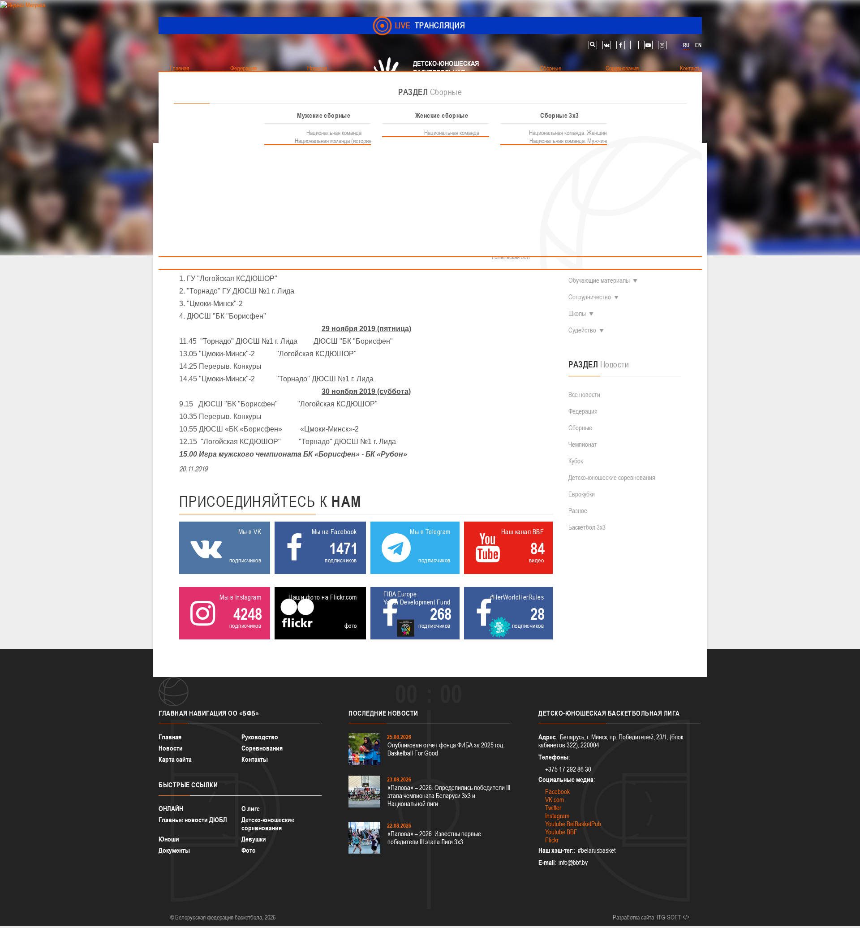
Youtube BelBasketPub (573, 824)
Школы (577, 313)
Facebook (557, 791)
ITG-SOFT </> (673, 917)
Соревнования (262, 748)
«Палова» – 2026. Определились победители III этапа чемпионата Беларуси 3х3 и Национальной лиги (448, 795)
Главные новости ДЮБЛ (193, 820)
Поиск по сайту (593, 45)
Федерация (583, 411)
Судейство (582, 330)
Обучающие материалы (599, 280)
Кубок (575, 461)
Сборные (580, 428)
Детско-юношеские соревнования (611, 477)
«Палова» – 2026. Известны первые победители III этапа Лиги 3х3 (434, 838)
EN (698, 45)
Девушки (253, 839)
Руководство (259, 737)
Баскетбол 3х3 (587, 527)
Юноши (169, 839)
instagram (662, 45)
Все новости (584, 394)
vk (606, 45)
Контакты (254, 759)
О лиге (250, 808)
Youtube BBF (561, 832)
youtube (648, 45)
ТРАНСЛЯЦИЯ (430, 25)
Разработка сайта (633, 917)
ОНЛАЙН (171, 808)
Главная (170, 737)
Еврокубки (581, 494)
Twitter (553, 807)
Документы (174, 850)
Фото (248, 850)
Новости (171, 748)
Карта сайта (175, 759)
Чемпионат (582, 444)
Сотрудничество (589, 297)
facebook (620, 45)
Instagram (557, 816)
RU (686, 45)
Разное (577, 510)
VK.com (554, 799)
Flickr (552, 840)
